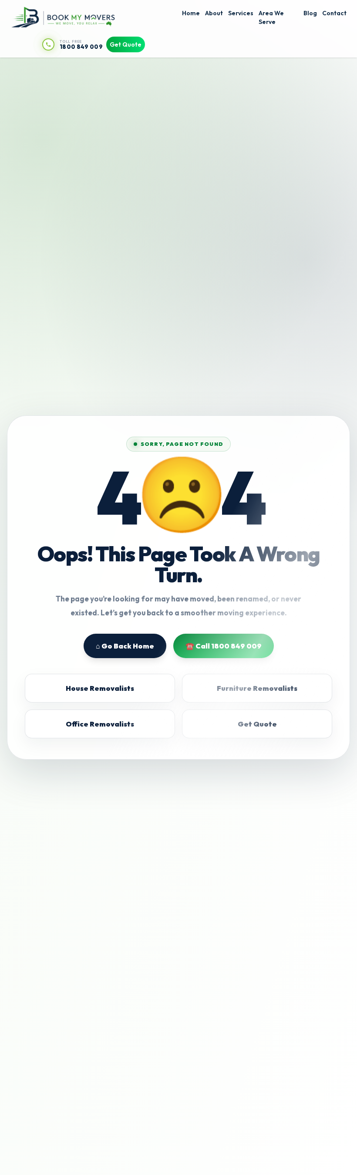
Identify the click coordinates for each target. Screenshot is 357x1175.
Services (240, 13)
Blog (310, 13)
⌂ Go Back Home (125, 646)
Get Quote (125, 44)
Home (191, 13)
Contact (334, 13)
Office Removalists (100, 724)
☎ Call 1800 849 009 (223, 646)
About (214, 13)
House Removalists (100, 688)
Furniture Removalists (257, 688)
